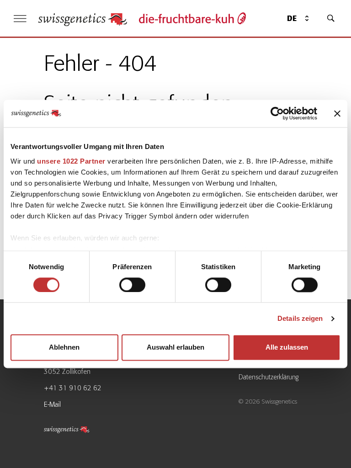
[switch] (132, 284)
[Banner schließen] (337, 113)
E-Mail (52, 404)
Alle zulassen (287, 347)
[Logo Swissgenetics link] (78, 431)
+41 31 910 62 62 (72, 388)
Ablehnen (64, 347)
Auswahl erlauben (175, 347)
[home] (82, 18)
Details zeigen (300, 318)
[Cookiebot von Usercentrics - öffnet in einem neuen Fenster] (277, 113)
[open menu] (20, 18)
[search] (331, 18)
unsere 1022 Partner (71, 161)
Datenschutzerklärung (268, 377)
